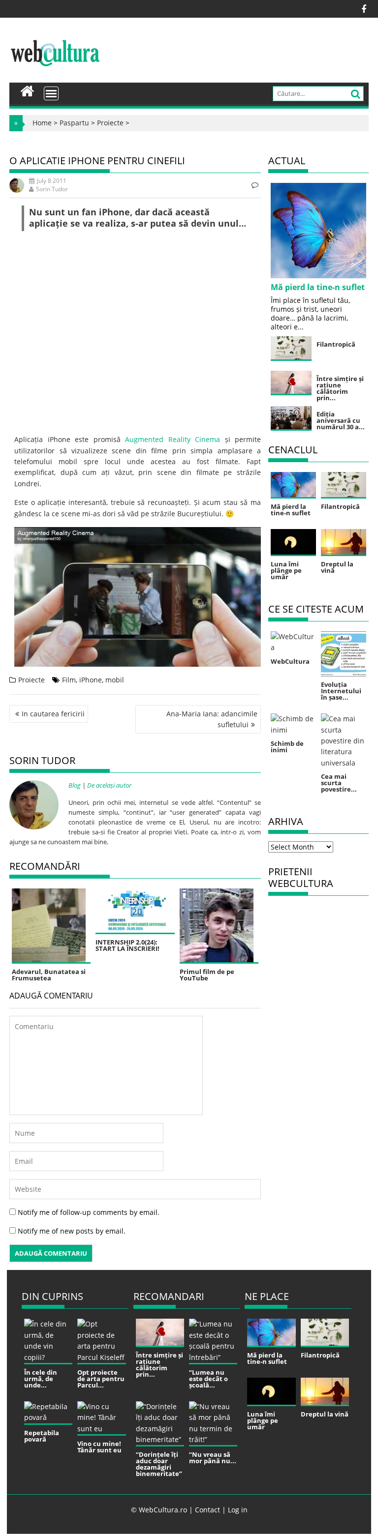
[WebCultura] (27, 90)
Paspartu (74, 122)
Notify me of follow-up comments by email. (88, 1212)
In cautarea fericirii (53, 713)
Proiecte (110, 122)
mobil (114, 679)
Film (69, 679)
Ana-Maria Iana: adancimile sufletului (211, 719)
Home (42, 122)
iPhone (90, 679)
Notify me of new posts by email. (72, 1231)
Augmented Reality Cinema (172, 439)
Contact (207, 1509)
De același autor (109, 785)
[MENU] (51, 93)
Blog (74, 785)
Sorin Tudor (52, 189)
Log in (238, 1509)
